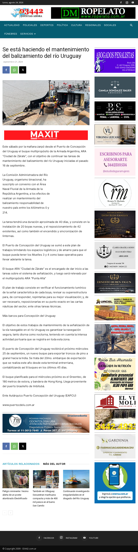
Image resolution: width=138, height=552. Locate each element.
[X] (22, 70)
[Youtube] (132, 2)
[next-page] (10, 513)
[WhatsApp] (14, 70)
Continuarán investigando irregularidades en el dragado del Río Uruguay (76, 495)
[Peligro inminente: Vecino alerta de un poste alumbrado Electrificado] (16, 479)
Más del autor (54, 464)
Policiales (30, 25)
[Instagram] (127, 2)
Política (62, 25)
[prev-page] (5, 513)
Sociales (110, 25)
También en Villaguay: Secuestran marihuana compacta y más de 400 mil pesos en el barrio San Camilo (45, 498)
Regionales (93, 25)
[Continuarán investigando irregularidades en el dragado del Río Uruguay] (76, 479)
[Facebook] (121, 2)
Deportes (47, 25)
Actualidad (12, 25)
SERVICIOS (26, 33)
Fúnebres (10, 33)
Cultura (76, 25)
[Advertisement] (71, 192)
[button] (131, 25)
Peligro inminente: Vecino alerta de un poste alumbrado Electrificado (16, 495)
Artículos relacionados (21, 464)
